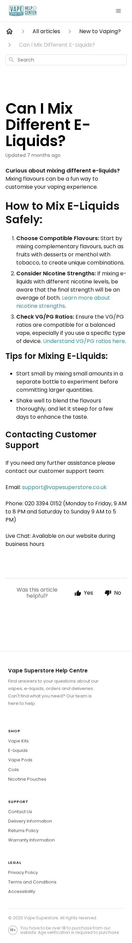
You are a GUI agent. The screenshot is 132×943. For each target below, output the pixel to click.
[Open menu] (118, 10)
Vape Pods (20, 760)
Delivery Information (30, 821)
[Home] (9, 31)
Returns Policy (23, 830)
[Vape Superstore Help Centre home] (23, 11)
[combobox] (66, 59)
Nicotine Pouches (27, 779)
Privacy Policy (23, 872)
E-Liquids (18, 750)
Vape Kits (18, 741)
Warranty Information (31, 840)
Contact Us (20, 811)
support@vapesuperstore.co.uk (64, 487)
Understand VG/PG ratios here (84, 341)
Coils (13, 769)
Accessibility (21, 891)
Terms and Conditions (32, 882)
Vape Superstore (41, 918)
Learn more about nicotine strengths (63, 302)
